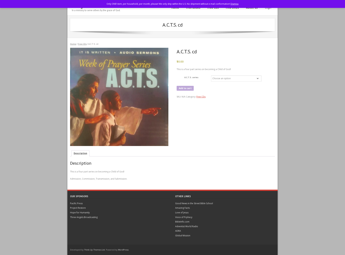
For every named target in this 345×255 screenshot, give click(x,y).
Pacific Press (76, 203)
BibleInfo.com (182, 221)
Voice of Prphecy (183, 217)
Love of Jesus (181, 212)
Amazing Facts (182, 207)
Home (73, 44)
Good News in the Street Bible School (194, 203)
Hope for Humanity (80, 212)
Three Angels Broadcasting (84, 217)
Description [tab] (80, 153)
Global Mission (182, 235)
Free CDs (82, 44)
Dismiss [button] (234, 3)
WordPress (123, 249)
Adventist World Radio (186, 226)
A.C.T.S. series (191, 77)
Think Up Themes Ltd (94, 249)
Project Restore (78, 207)
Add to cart (185, 88)
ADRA (178, 230)
